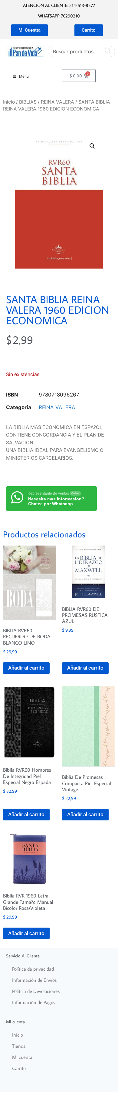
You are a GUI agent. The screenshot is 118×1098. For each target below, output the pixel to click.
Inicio (9, 102)
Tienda (19, 1046)
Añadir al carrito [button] (26, 668)
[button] (92, 146)
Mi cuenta (22, 1057)
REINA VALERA (57, 102)
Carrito (19, 1068)
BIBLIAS (28, 102)
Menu (24, 76)
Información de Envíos (34, 980)
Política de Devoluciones (36, 991)
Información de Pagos (33, 1002)
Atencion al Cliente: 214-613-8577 (59, 5)
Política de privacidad (33, 969)
